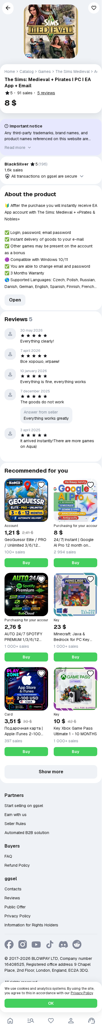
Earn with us (16, 814)
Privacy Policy (18, 916)
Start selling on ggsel (24, 805)
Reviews (12, 897)
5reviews (46, 92)
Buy (26, 562)
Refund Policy (17, 865)
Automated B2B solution (27, 832)
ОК (51, 1003)
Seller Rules (15, 823)
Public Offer (15, 906)
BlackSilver (17, 164)
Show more (51, 772)
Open (15, 300)
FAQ (8, 856)
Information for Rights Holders (31, 925)
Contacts (13, 888)
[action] (71, 1021)
